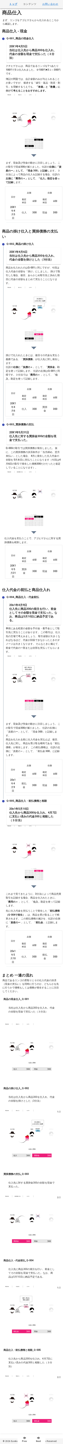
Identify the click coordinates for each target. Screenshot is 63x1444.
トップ (13, 4)
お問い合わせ (50, 4)
